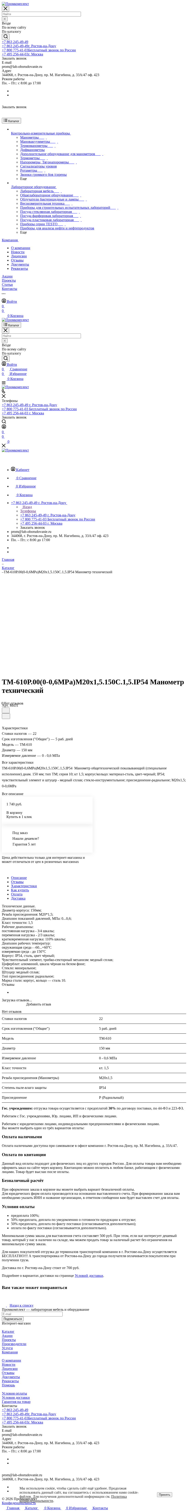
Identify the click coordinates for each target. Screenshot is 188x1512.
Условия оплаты (14, 1393)
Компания (10, 1352)
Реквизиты (19, 268)
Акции (7, 1336)
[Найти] (6, 37)
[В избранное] (6, 710)
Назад (27, 507)
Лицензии (19, 256)
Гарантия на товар (16, 1402)
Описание (19, 878)
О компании (20, 248)
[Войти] (4, 427)
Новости (18, 252)
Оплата (16, 894)
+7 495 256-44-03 (22, 54)
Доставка (18, 898)
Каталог (8, 1331)
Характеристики (24, 886)
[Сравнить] (6, 716)
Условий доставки (89, 1276)
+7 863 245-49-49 (15, 42)
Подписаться (13, 1319)
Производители (14, 1344)
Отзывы (17, 260)
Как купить (20, 890)
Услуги (7, 1348)
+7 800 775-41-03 (39, 50)
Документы (20, 264)
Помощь (8, 1385)
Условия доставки (16, 1397)
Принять (164, 1494)
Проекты (9, 1340)
